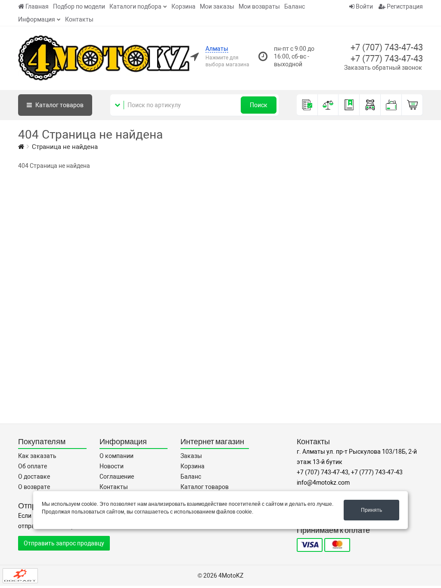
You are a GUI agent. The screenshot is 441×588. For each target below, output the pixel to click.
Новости (111, 466)
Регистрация (404, 6)
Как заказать (37, 455)
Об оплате (32, 466)
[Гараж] (370, 105)
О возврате (34, 486)
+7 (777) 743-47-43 (387, 58)
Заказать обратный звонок (383, 67)
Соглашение (116, 476)
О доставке (34, 476)
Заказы (191, 455)
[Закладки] (349, 105)
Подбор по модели (79, 6)
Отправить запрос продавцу (64, 543)
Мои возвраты (259, 6)
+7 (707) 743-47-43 (387, 47)
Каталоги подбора (135, 6)
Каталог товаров (204, 486)
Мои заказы (217, 6)
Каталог (59, 105)
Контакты (79, 19)
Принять (371, 510)
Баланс (294, 6)
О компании (116, 455)
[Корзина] (412, 105)
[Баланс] (391, 105)
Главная (37, 6)
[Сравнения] (328, 105)
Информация (36, 19)
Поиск (258, 105)
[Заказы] (307, 105)
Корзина (183, 6)
